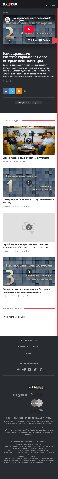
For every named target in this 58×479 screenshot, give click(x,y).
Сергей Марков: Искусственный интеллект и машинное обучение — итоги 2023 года (26, 245)
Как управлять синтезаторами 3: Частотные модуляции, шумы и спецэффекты (27, 290)
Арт (4, 49)
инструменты (23, 102)
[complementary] (57, 243)
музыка (37, 102)
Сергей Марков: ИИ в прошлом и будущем (26, 158)
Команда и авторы (29, 347)
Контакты (29, 353)
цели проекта (29, 340)
